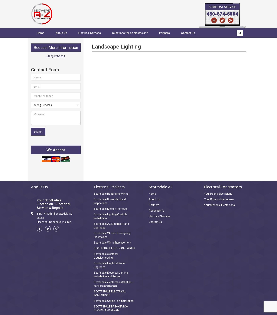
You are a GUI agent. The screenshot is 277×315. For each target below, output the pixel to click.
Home (40, 33)
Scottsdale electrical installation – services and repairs (114, 284)
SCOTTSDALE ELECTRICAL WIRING (114, 248)
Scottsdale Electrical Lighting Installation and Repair (111, 274)
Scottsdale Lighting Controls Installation (110, 216)
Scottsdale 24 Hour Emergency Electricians (112, 235)
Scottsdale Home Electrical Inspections (110, 201)
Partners (164, 33)
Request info (156, 210)
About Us (61, 33)
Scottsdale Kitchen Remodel (110, 208)
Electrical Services (89, 33)
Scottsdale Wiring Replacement (112, 242)
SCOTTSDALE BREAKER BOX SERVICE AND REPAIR (111, 308)
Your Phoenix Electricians (219, 199)
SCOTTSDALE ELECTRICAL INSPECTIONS (110, 293)
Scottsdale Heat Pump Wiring (111, 193)
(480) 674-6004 (56, 56)
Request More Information (56, 47)
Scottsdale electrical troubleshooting (106, 255)
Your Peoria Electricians (218, 193)
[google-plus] (230, 20)
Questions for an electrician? (130, 33)
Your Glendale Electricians (219, 204)
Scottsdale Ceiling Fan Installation (114, 300)
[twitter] (222, 20)
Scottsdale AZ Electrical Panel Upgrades (111, 225)
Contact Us (188, 33)
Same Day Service (222, 7)
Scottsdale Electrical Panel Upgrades (109, 265)
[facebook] (214, 20)
